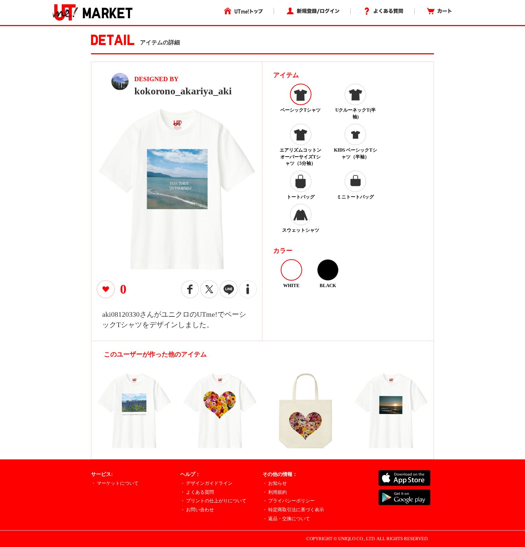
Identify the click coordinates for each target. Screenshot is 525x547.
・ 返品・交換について (286, 518)
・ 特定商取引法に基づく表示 (293, 509)
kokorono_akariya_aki (183, 91)
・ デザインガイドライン (206, 483)
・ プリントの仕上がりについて (213, 500)
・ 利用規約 (274, 492)
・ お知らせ (274, 483)
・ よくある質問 (197, 492)
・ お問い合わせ (197, 509)
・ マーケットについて (115, 483)
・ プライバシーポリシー (288, 500)
